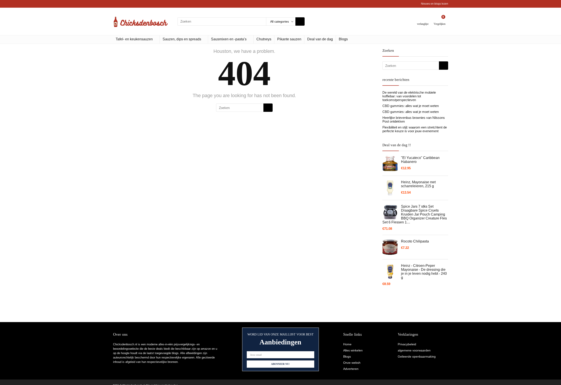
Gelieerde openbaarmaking (417, 356)
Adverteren (351, 369)
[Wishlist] (423, 20)
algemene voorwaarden (414, 350)
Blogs (343, 39)
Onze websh (351, 362)
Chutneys (263, 39)
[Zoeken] (300, 21)
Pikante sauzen (289, 39)
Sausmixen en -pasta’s (229, 39)
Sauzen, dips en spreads (182, 39)
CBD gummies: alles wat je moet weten (410, 106)
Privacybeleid (407, 344)
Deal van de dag (320, 39)
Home (347, 344)
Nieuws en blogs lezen (434, 3)
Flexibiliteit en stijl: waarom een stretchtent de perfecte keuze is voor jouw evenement (414, 129)
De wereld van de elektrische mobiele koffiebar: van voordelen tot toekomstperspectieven (409, 96)
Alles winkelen (353, 350)
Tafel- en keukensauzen (134, 39)
